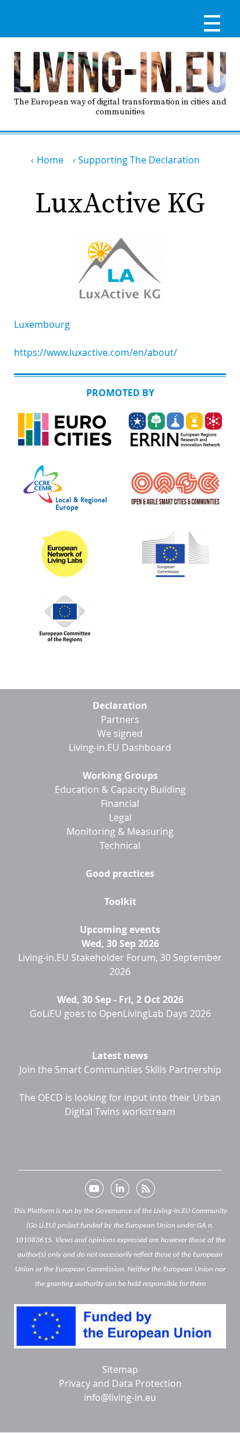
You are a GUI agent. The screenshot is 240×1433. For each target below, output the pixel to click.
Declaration (120, 705)
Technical (120, 845)
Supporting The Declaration (139, 159)
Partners (120, 719)
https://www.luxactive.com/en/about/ (95, 352)
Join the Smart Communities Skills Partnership (120, 1069)
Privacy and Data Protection (120, 1383)
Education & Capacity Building (120, 789)
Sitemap (120, 1369)
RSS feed (145, 1191)
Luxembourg (42, 324)
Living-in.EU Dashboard (120, 747)
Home (50, 159)
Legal (120, 817)
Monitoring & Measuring (120, 831)
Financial (120, 803)
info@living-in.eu (120, 1397)
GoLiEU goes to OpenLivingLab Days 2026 (120, 1013)
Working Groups (120, 775)
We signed (120, 733)
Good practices (120, 873)
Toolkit (120, 901)
